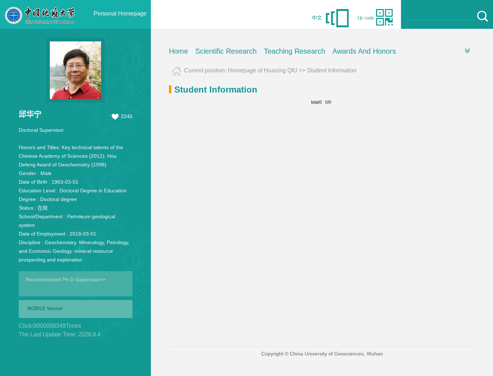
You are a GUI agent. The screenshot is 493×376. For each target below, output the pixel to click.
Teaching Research (294, 51)
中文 (317, 18)
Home (178, 51)
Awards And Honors (364, 51)
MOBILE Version (44, 308)
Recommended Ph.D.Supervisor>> (65, 279)
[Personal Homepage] (40, 27)
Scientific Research (226, 51)
